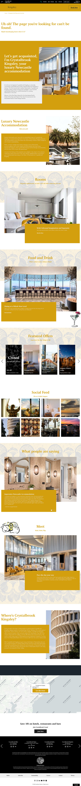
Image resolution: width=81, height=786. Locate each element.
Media (8, 775)
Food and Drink (7, 312)
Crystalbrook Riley (13, 742)
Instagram (13, 746)
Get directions (40, 691)
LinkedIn (39, 780)
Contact (60, 775)
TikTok (46, 780)
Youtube (41, 780)
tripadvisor (15, 746)
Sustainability (34, 775)
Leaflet (79, 712)
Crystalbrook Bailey (49, 742)
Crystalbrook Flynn (31, 742)
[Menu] (2, 2)
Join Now (41, 731)
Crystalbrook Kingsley (67, 742)
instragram (67, 746)
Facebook (11, 746)
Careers (48, 775)
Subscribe (20, 775)
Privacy (72, 775)
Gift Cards (66, 2)
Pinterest (44, 780)
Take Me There (40, 233)
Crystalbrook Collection (8, 1)
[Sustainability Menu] (41, 1)
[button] (2, 361)
